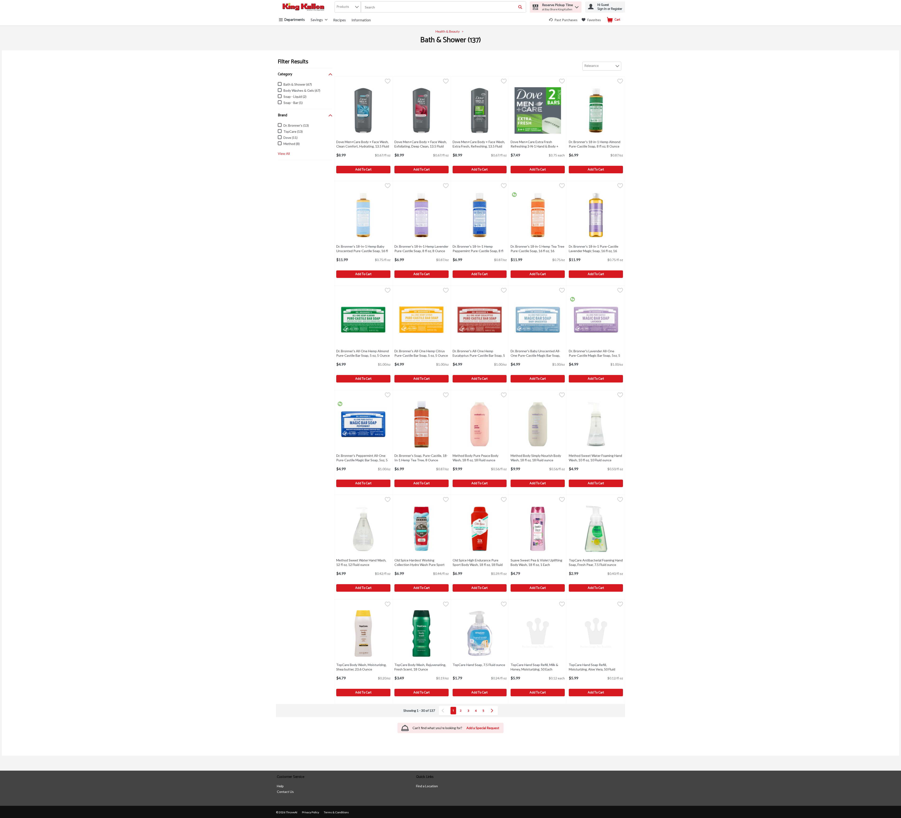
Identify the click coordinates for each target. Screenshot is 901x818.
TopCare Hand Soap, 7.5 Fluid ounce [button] (480, 665)
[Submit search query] (520, 7)
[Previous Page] (444, 710)
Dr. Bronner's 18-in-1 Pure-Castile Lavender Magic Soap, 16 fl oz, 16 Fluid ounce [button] (596, 250)
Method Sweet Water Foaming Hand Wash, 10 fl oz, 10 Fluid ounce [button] (596, 458)
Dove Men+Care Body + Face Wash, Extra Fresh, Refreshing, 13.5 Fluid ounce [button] (479, 146)
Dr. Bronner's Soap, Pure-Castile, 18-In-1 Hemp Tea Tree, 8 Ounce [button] (421, 458)
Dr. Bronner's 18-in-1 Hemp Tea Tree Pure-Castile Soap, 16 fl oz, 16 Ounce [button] (537, 250)
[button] (577, 6)
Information (361, 20)
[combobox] (443, 7)
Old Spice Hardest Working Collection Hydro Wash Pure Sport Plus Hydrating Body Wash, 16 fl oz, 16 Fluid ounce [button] (421, 567)
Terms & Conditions (336, 812)
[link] (563, 20)
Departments (294, 20)
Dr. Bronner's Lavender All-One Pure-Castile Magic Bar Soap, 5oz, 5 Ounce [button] (594, 355)
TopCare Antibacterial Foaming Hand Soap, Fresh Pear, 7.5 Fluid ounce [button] (596, 562)
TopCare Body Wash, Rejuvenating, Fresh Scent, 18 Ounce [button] (421, 667)
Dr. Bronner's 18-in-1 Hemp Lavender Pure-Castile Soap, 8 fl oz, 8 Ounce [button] (421, 248)
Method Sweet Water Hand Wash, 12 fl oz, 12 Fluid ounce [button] (363, 562)
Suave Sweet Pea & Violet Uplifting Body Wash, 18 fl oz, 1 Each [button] (538, 562)
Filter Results (293, 61)
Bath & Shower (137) (450, 40)
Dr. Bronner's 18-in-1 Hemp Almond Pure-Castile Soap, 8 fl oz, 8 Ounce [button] (596, 144)
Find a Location (427, 786)
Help (280, 786)
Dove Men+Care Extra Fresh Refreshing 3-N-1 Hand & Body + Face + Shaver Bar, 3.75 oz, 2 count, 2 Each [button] (537, 148)
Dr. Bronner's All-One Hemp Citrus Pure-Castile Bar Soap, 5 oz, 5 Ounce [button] (421, 353)
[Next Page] (493, 710)
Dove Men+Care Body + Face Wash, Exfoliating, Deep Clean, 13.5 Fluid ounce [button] (420, 146)
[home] (304, 7)
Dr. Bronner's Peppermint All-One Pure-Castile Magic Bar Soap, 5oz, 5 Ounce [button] (362, 460)
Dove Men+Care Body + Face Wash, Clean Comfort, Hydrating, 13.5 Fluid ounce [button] (362, 146)
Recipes (339, 20)
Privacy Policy (310, 812)
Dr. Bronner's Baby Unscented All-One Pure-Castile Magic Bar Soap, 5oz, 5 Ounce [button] (538, 355)
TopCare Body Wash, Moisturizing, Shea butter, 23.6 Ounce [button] (363, 667)
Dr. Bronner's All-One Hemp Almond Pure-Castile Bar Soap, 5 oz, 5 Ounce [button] (363, 353)
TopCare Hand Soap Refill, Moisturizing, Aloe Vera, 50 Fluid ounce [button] (592, 669)
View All (284, 153)
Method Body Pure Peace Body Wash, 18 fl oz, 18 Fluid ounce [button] (480, 458)
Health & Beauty (447, 31)
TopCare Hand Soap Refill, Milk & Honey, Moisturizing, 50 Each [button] (538, 667)
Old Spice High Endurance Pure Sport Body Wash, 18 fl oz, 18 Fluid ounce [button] (478, 564)
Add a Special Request (482, 728)
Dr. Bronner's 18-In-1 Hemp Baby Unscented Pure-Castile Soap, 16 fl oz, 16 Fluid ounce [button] (363, 250)
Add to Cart (363, 169)
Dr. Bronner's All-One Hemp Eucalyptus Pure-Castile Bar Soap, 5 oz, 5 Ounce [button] (480, 355)
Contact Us (285, 792)
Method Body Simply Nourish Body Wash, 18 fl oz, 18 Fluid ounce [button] (538, 458)
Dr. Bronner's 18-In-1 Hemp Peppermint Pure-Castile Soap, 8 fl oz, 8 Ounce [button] (480, 250)
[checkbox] (387, 81)
